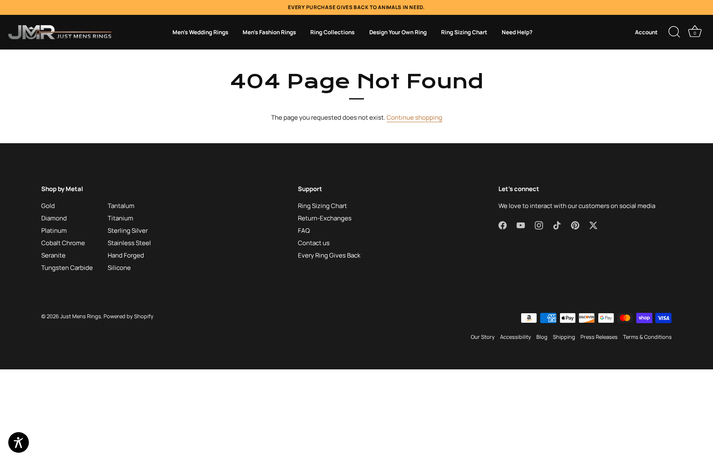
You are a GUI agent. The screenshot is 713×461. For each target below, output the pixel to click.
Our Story (483, 336)
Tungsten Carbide (67, 267)
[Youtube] (521, 224)
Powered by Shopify (128, 316)
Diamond (54, 218)
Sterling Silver (128, 230)
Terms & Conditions (647, 336)
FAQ (304, 230)
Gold (48, 205)
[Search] (674, 32)
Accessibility (515, 336)
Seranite (53, 255)
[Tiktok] (557, 224)
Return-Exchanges (325, 218)
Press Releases (599, 336)
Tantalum (121, 205)
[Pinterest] (575, 224)
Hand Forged (126, 255)
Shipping (564, 336)
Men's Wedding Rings (200, 32)
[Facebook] (502, 224)
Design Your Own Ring (398, 32)
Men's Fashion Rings (269, 32)
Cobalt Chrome (63, 243)
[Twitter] (593, 224)
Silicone (119, 267)
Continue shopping (414, 117)
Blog (542, 336)
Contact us (314, 243)
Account (646, 32)
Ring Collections (332, 32)
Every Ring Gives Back (329, 255)
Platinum (54, 230)
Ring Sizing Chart (464, 32)
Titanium (120, 218)
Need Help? (517, 32)
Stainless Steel (129, 243)
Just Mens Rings (80, 316)
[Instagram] (539, 224)
